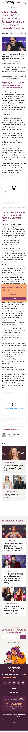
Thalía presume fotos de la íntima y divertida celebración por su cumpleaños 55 (14, 547)
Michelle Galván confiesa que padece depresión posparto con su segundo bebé (13, 468)
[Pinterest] (14, 683)
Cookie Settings (14, 294)
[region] (14, 293)
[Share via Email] (25, 33)
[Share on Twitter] (15, 33)
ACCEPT (14, 298)
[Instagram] (18, 683)
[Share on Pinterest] (21, 33)
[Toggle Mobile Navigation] (3, 2)
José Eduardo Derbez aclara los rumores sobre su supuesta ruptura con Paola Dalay (13, 578)
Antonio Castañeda (13, 435)
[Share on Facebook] (11, 33)
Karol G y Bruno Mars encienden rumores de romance (12, 496)
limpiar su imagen (18, 324)
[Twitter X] (9, 683)
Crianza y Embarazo (9, 462)
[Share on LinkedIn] (18, 33)
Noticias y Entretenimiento (13, 8)
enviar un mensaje (8, 61)
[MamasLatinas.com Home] (10, 2)
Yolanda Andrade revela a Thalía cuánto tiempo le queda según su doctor (14, 609)
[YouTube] (23, 683)
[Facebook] (5, 683)
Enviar (23, 637)
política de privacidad (16, 642)
